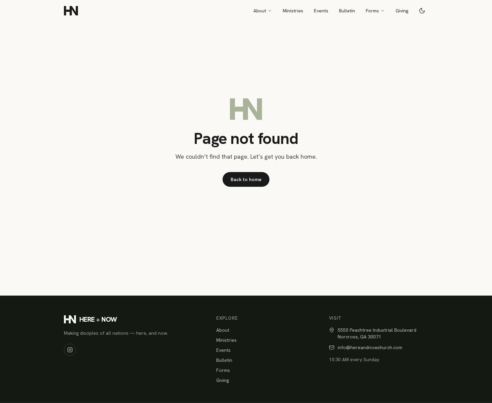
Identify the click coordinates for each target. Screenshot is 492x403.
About (259, 11)
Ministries (293, 11)
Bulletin (347, 11)
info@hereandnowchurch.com (370, 347)
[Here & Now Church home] (71, 10)
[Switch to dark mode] (422, 11)
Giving (402, 11)
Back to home (246, 179)
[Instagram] (70, 350)
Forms (372, 11)
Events (321, 11)
